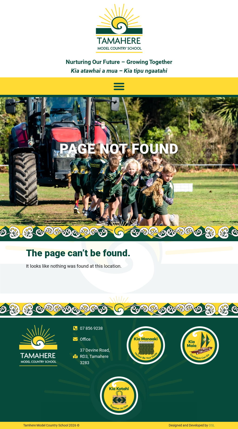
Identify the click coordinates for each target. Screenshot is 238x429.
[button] (119, 86)
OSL (212, 425)
